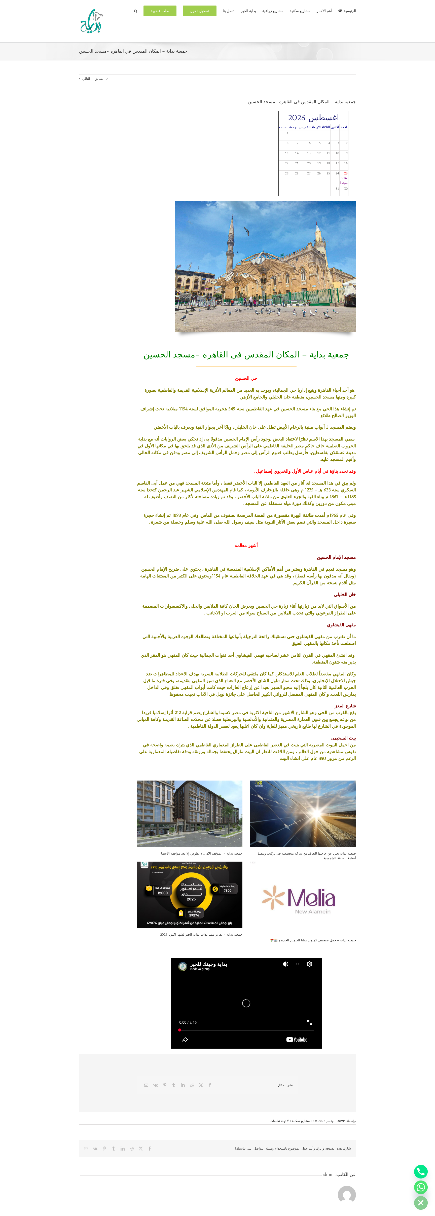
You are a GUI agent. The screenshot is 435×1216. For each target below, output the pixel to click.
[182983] (265, 203)
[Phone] (421, 1171)
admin (342, 1121)
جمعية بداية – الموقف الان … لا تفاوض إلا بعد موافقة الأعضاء (201, 853)
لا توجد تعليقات (279, 1121)
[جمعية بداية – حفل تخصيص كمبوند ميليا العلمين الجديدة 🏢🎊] (303, 898)
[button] (135, 10)
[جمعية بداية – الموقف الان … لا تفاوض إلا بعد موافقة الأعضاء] (190, 814)
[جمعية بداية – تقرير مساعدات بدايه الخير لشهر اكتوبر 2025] (190, 895)
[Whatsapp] (421, 1187)
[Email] (146, 1085)
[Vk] (155, 1085)
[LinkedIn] (182, 1085)
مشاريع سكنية (301, 1121)
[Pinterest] (164, 1085)
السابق (99, 79)
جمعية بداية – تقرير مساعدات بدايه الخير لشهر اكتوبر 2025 (201, 934)
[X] (200, 1085)
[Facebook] (209, 1085)
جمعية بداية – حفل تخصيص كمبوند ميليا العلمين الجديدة (317, 940)
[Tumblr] (173, 1085)
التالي (86, 79)
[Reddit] (191, 1085)
